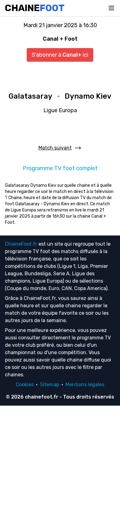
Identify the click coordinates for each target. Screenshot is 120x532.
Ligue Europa (60, 110)
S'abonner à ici (60, 54)
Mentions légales (85, 384)
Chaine (35, 8)
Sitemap (49, 384)
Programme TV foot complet (60, 168)
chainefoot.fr (41, 397)
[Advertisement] (60, 469)
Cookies (25, 384)
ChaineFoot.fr (21, 244)
